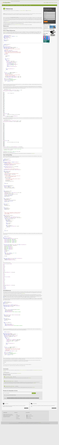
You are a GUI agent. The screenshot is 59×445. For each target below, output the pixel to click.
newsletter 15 (33, 153)
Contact (30, 5)
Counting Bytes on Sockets (9, 376)
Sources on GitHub (22, 10)
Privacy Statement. (19, 373)
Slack (24, 5)
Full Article (33, 387)
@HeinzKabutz (29, 417)
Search (34, 393)
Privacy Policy (47, 22)
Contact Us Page (29, 418)
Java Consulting (18, 418)
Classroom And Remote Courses (19, 5)
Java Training (17, 416)
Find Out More (8, 416)
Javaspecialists (6, 3)
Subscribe (46, 21)
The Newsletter (7, 5)
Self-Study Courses (12, 5)
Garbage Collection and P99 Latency (10, 386)
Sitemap (40, 422)
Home (3, 5)
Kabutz (31, 414)
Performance (29, 10)
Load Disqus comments (6, 372)
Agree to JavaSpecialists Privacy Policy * (48, 20)
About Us (27, 5)
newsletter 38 (23, 293)
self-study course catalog (18, 24)
